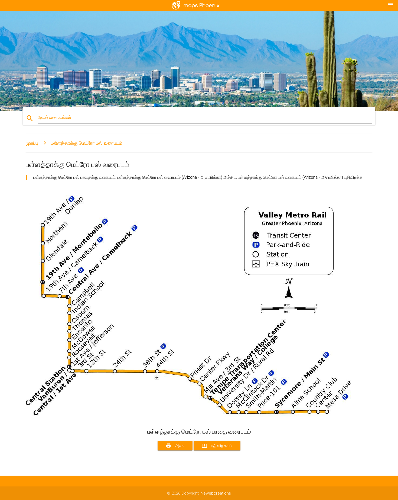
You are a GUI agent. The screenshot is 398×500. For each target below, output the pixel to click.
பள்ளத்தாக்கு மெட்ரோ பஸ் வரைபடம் (86, 143)
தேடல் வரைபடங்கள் (54, 117)
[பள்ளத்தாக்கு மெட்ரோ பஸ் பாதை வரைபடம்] (188, 417)
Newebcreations (216, 493)
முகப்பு (32, 143)
